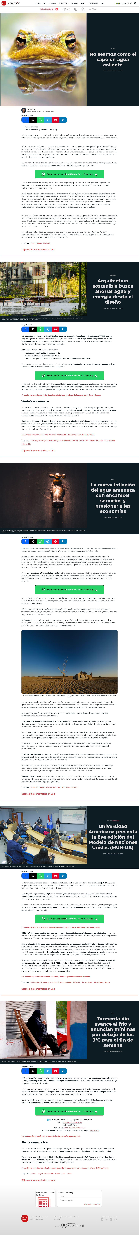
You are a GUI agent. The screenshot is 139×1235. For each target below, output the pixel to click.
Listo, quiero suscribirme (92, 1204)
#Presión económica (69, 787)
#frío (63, 1174)
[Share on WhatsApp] (40, 120)
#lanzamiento (87, 982)
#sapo (33, 243)
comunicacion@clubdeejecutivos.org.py (41, 111)
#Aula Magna (98, 982)
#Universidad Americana (40, 982)
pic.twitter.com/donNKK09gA (74, 1128)
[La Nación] (11, 3)
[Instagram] (111, 1219)
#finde (69, 1174)
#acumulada (49, 1174)
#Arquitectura (109, 440)
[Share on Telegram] (48, 120)
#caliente (46, 243)
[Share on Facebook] (25, 120)
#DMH (57, 1174)
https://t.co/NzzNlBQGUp (72, 1122)
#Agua (92, 440)
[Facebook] (102, 1219)
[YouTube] (115, 1219)
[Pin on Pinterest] (55, 120)
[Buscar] (135, 3)
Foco (113, 479)
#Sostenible (26, 444)
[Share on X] (33, 120)
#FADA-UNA (83, 440)
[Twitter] (106, 1219)
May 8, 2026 (94, 1130)
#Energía (99, 440)
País (112, 1013)
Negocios (113, 275)
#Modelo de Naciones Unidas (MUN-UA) (65, 982)
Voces (113, 48)
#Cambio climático (53, 787)
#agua (39, 243)
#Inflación (34, 787)
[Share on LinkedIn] (63, 120)
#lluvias (33, 1174)
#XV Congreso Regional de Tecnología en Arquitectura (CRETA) (54, 440)
